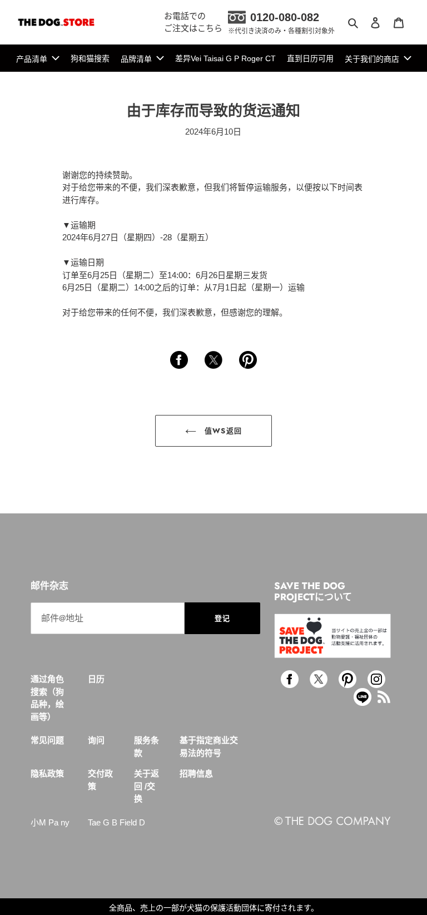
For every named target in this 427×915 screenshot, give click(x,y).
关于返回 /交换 (146, 786)
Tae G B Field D (116, 822)
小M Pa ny (50, 822)
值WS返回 (221, 431)
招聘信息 (196, 773)
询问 (96, 740)
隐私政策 (47, 773)
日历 (96, 679)
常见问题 (47, 740)
